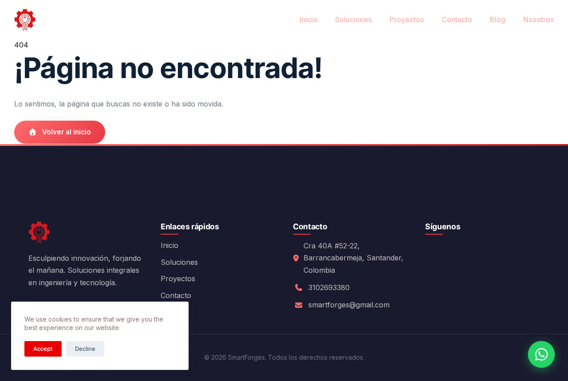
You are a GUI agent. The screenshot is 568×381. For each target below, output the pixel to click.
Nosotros (538, 19)
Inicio (308, 19)
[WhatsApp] (541, 354)
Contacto (457, 19)
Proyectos (407, 19)
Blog (497, 19)
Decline (85, 348)
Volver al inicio (66, 132)
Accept (43, 348)
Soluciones (353, 19)
